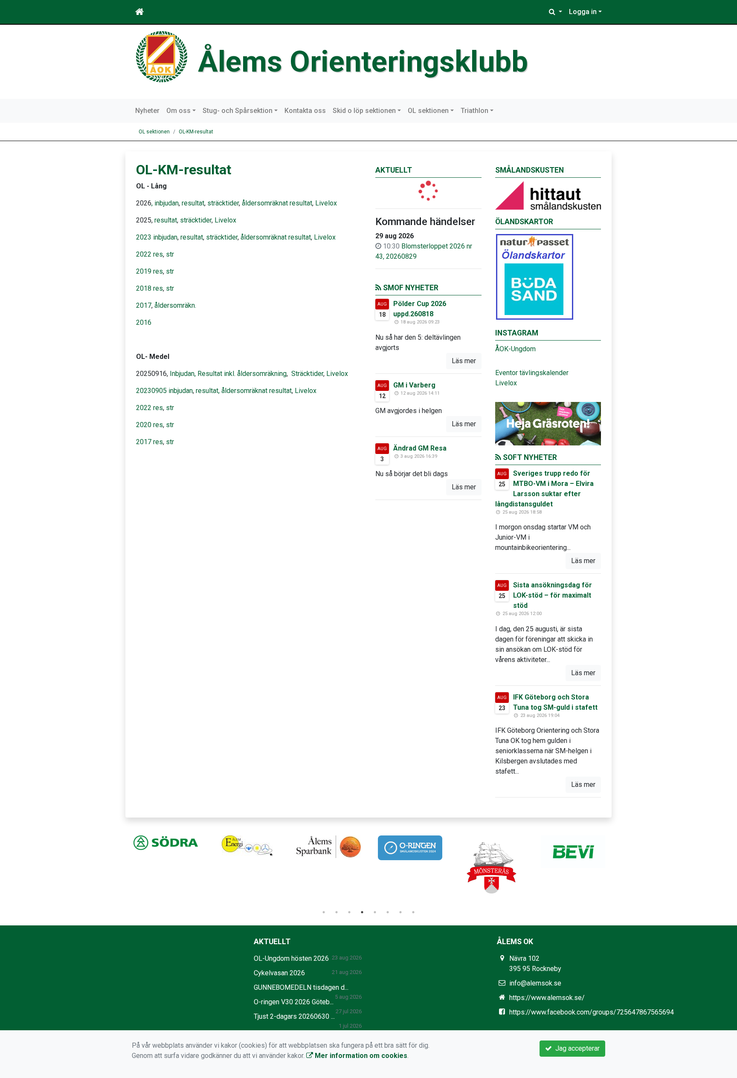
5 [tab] (375, 912)
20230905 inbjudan (164, 391)
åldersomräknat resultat (277, 203)
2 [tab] (336, 912)
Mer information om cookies (360, 1056)
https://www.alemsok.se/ (547, 998)
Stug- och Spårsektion (238, 111)
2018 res (149, 288)
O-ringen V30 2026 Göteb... (294, 1002)
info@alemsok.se (535, 983)
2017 (143, 305)
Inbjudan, (183, 374)
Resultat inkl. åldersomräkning (242, 374)
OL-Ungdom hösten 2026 (291, 958)
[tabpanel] (165, 843)
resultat (193, 203)
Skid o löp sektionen (364, 111)
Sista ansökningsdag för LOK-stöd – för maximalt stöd (552, 595)
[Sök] (555, 11)
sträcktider (222, 203)
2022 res (149, 254)
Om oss (178, 111)
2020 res (149, 425)
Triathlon (474, 111)
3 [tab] (349, 912)
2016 (143, 322)
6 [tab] (387, 912)
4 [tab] (362, 912)
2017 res (149, 442)
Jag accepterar (576, 1048)
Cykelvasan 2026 (279, 973)
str (170, 254)
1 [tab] (323, 912)
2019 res (149, 271)
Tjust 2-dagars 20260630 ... (294, 1016)
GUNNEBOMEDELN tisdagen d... (301, 987)
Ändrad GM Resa (420, 448)
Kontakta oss (305, 111)
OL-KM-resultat (196, 132)
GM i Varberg (414, 385)
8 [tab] (413, 912)
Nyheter (147, 111)
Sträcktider (307, 374)
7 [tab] (400, 912)
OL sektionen (428, 111)
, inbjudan (165, 203)
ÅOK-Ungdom (515, 349)
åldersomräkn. (175, 305)
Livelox (326, 203)
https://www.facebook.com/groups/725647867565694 (591, 1012)
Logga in (583, 12)
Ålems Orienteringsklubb (363, 61)
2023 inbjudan (156, 237)
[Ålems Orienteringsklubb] (161, 56)
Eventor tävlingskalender (532, 373)
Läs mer (464, 361)
